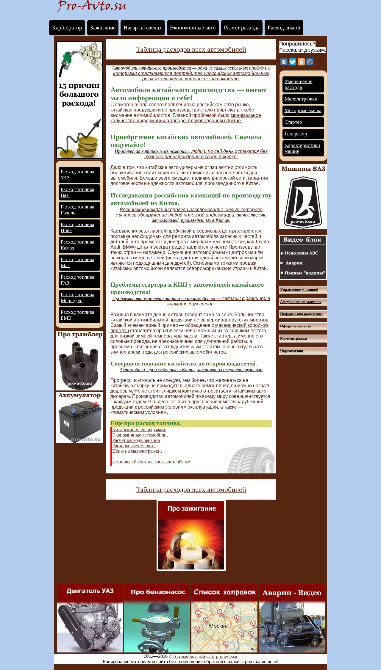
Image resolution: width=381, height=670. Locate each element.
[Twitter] (292, 61)
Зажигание (102, 27)
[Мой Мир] (309, 61)
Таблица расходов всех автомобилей (191, 49)
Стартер (293, 122)
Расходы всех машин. (134, 445)
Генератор (296, 133)
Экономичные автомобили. (140, 434)
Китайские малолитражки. (139, 429)
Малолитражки (301, 99)
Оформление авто (295, 326)
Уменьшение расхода (299, 84)
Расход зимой (284, 27)
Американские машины (300, 301)
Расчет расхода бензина (136, 440)
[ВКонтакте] (284, 61)
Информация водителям (301, 314)
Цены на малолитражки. (137, 451)
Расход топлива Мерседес (77, 297)
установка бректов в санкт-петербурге (151, 461)
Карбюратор (67, 27)
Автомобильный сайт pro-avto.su (205, 656)
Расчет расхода (242, 27)
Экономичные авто (193, 27)
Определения (291, 350)
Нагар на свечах (143, 27)
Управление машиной (299, 289)
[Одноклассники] (301, 61)
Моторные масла (303, 110)
